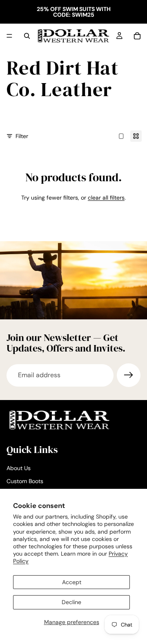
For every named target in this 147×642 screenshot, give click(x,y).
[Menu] (9, 35)
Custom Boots (25, 481)
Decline (71, 602)
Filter (22, 136)
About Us (19, 468)
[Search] (27, 36)
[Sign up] (128, 375)
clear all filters (106, 197)
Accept (71, 582)
